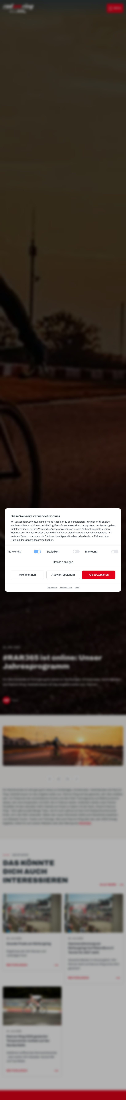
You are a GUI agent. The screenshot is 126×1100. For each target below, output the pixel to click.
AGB (77, 587)
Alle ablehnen (27, 574)
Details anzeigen (63, 562)
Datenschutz (66, 587)
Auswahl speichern (63, 574)
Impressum (52, 587)
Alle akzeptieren (99, 574)
